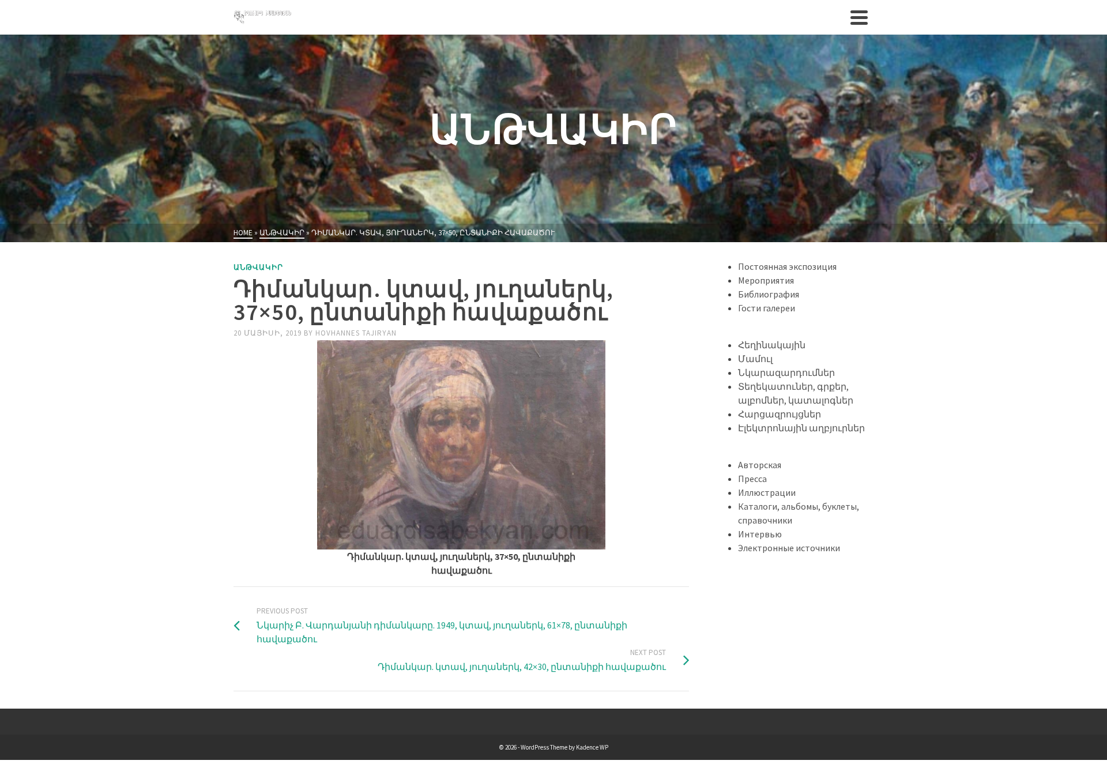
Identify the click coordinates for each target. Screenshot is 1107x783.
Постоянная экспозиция (787, 266)
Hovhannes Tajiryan (356, 333)
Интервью (760, 534)
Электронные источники (789, 548)
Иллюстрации (767, 492)
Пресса (752, 478)
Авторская (759, 464)
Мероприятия (766, 280)
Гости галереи (766, 308)
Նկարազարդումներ (786, 372)
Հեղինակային (771, 345)
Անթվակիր (258, 267)
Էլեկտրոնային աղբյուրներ (801, 428)
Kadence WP (592, 747)
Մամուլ (755, 358)
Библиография (768, 294)
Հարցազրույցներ (779, 414)
